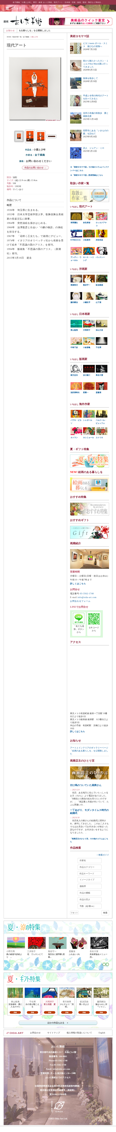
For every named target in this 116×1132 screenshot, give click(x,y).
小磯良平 (86, 302)
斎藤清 (98, 392)
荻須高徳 (99, 285)
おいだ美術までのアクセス (58, 1077)
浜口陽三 (86, 375)
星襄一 (86, 392)
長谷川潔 (99, 375)
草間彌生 (74, 223)
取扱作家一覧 (17, 37)
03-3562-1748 (60, 1065)
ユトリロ (99, 437)
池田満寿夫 (75, 392)
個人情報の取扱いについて (79, 1033)
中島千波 (74, 347)
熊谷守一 (86, 285)
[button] (16, 8)
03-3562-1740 (87, 593)
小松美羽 (86, 240)
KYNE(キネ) (76, 240)
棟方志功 (74, 375)
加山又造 (99, 330)
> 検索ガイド (103, 855)
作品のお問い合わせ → (35, 168)
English (102, 1033)
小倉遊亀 (86, 347)
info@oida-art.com (87, 597)
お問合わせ (35, 1033)
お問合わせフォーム (80, 601)
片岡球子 (86, 330)
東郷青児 (74, 285)
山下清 (98, 302)
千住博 (98, 347)
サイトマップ (53, 1033)
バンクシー (100, 257)
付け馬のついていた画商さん (86, 785)
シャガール (87, 420)
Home (9, 37)
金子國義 (26, 37)
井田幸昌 (99, 240)
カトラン (74, 437)
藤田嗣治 (74, 302)
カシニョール (88, 437)
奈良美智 (86, 223)
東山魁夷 (74, 330)
